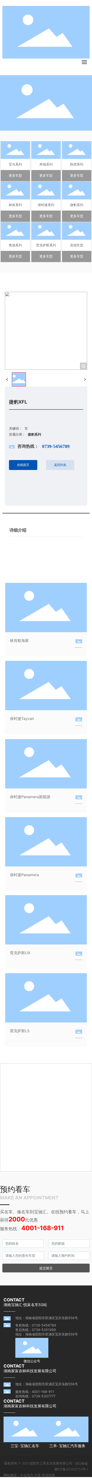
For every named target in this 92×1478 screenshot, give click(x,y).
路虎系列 (76, 164)
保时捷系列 (46, 205)
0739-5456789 (56, 446)
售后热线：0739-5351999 (35, 1330)
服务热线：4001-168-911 (34, 1392)
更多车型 (15, 175)
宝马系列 (15, 164)
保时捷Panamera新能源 (30, 796)
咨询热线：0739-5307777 (35, 1396)
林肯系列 (15, 205)
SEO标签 (81, 1463)
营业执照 (48, 1475)
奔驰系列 (46, 164)
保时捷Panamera (24, 874)
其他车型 (76, 245)
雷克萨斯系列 (46, 245)
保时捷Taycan (22, 718)
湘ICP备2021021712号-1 (71, 1469)
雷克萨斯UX (20, 952)
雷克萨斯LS (19, 1030)
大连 (37, 1475)
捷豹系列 (76, 205)
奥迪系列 (15, 245)
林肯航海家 (19, 640)
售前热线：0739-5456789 (35, 1325)
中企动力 (26, 1475)
